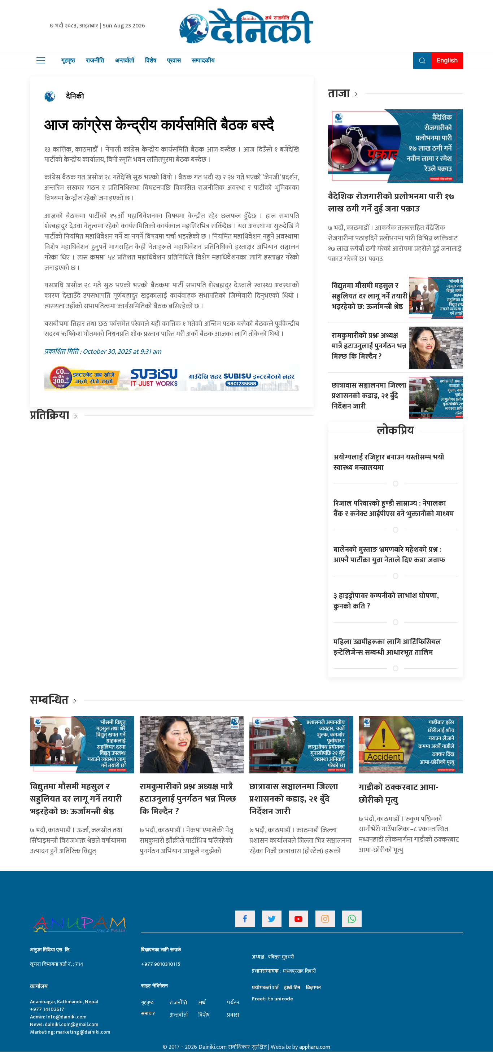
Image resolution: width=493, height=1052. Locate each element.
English (447, 60)
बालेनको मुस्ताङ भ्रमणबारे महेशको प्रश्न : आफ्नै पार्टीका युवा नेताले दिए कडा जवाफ (389, 555)
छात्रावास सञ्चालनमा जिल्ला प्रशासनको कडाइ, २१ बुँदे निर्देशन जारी (369, 395)
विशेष (150, 60)
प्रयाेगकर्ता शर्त (265, 987)
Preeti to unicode (272, 999)
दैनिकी (75, 96)
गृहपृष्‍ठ (147, 1002)
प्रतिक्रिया (49, 415)
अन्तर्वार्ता (124, 60)
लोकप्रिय (395, 430)
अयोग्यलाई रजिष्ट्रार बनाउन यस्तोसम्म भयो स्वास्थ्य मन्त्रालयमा (388, 462)
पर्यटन (233, 1003)
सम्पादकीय (203, 60)
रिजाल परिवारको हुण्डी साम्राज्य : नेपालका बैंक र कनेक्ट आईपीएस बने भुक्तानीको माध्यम (393, 508)
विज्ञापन (313, 987)
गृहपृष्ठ (68, 60)
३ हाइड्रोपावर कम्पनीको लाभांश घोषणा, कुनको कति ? (386, 601)
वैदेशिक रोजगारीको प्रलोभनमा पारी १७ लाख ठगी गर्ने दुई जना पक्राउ (391, 203)
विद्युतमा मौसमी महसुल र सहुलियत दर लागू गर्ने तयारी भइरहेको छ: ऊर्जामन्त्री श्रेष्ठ (369, 296)
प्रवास (174, 60)
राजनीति (95, 60)
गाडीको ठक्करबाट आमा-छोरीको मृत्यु (399, 793)
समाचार (148, 1013)
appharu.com (314, 1047)
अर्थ (201, 1003)
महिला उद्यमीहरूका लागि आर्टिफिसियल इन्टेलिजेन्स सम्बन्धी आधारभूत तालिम (387, 647)
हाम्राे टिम (292, 987)
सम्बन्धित (50, 700)
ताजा (339, 93)
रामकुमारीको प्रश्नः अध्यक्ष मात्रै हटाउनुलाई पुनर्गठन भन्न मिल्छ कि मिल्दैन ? (369, 346)
